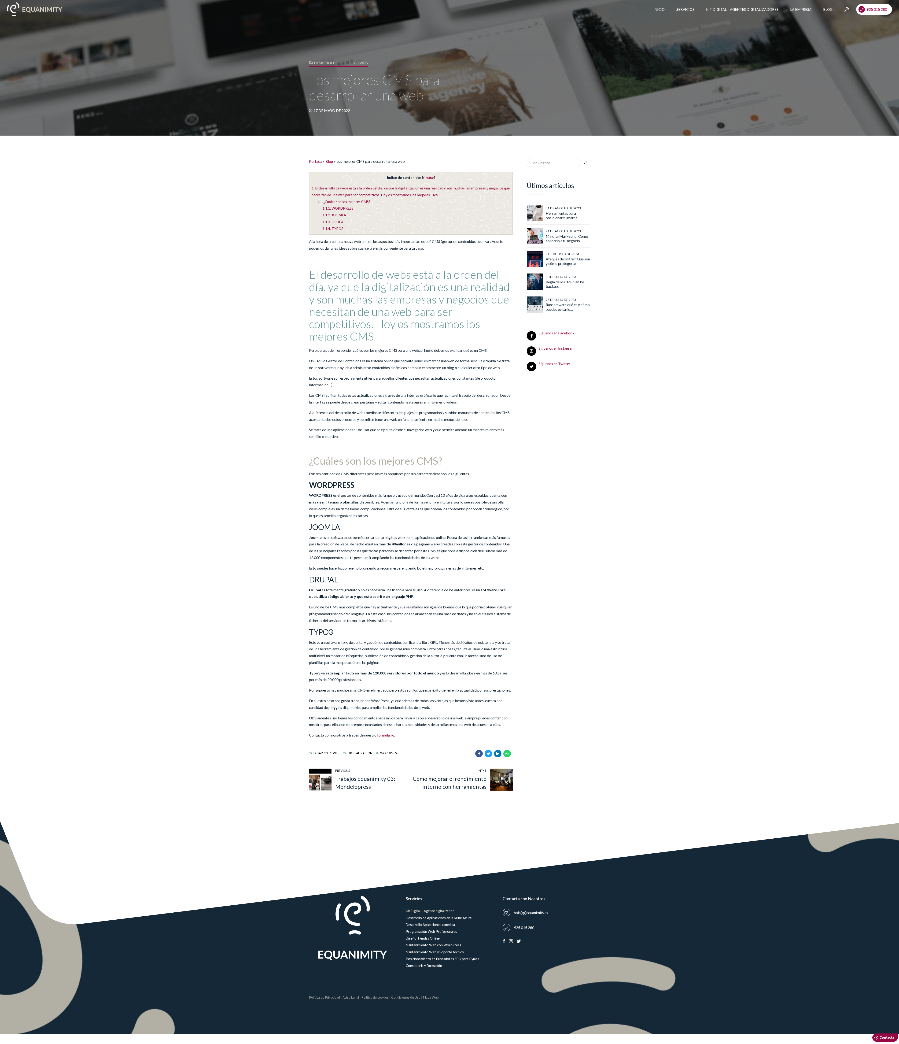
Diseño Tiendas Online (423, 938)
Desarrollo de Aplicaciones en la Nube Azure (439, 918)
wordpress (389, 753)
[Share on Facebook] (479, 753)
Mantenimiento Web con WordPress (433, 945)
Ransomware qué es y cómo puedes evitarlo (568, 306)
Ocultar (428, 178)
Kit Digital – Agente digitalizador (430, 911)
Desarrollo (326, 62)
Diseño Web (356, 62)
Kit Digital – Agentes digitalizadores (742, 9)
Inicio (659, 9)
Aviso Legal (351, 997)
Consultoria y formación (424, 966)
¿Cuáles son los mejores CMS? (343, 202)
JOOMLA (334, 215)
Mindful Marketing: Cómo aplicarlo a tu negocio (567, 238)
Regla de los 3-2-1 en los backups (565, 284)
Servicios (685, 9)
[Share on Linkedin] (497, 753)
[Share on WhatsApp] (507, 753)
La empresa (800, 9)
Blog (828, 9)
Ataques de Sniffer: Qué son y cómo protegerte (568, 261)
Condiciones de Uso (405, 997)
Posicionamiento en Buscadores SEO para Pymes (442, 959)
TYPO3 (332, 228)
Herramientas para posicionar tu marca (561, 215)
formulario (385, 735)
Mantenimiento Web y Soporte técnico (435, 952)
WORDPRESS (338, 208)
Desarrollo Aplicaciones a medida (430, 925)
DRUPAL (333, 222)
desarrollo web (326, 753)
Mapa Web (431, 997)
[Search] (846, 9)
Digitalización (360, 753)
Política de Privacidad (324, 997)
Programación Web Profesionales (431, 931)
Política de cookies (375, 997)
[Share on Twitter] (488, 753)
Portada (315, 161)
